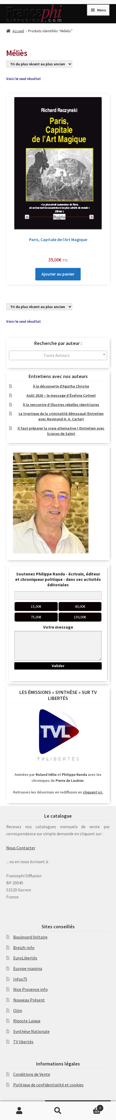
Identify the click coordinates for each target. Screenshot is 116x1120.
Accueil (18, 30)
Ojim (17, 1010)
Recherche (58, 1111)
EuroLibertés (25, 958)
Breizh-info (24, 947)
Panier (89, 1106)
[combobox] (58, 355)
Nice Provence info (30, 989)
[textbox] (58, 355)
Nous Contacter (20, 847)
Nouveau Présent (29, 1000)
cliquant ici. (93, 792)
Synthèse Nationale (31, 1031)
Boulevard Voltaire (30, 937)
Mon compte (19, 1111)
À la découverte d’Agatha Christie (61, 386)
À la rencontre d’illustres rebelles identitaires (61, 404)
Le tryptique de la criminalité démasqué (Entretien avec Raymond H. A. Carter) (61, 416)
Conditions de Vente (31, 1074)
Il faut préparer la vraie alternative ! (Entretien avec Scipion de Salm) (61, 431)
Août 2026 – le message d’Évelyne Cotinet (61, 395)
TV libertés (23, 1041)
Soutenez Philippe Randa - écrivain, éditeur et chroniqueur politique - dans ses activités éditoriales (58, 579)
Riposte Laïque (26, 1020)
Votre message (58, 627)
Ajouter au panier (58, 274)
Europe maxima (27, 968)
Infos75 (20, 979)
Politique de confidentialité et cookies (48, 1084)
